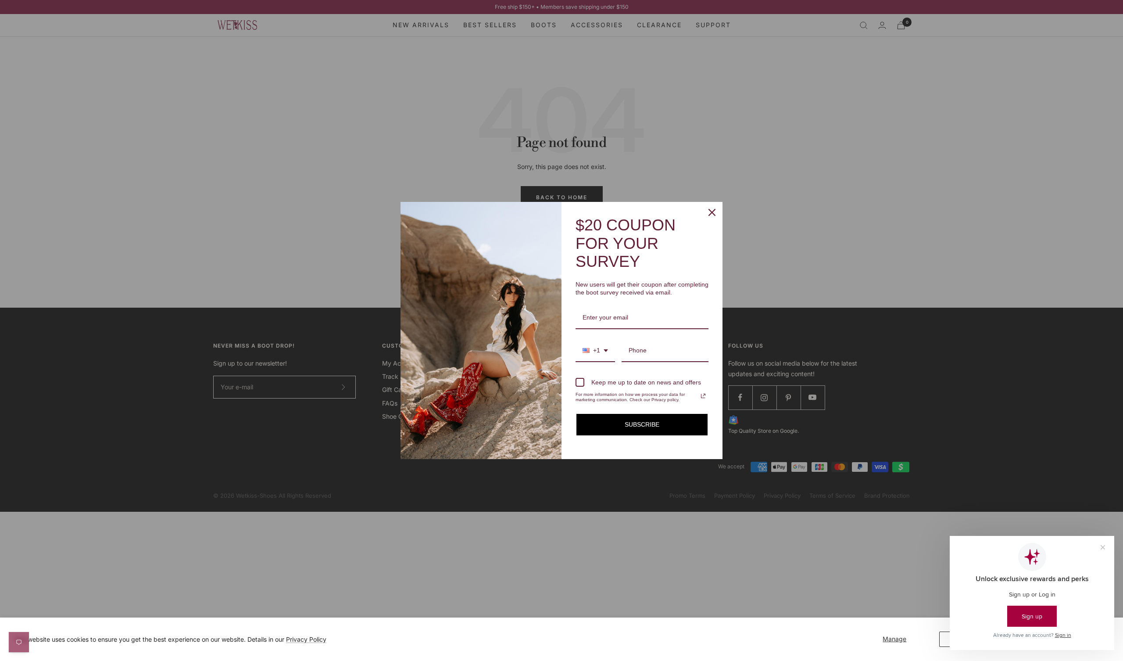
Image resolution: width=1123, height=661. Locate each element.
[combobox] (595, 351)
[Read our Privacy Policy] (703, 396)
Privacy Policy (306, 639)
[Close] (711, 212)
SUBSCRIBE (642, 424)
